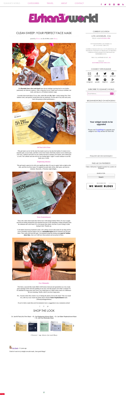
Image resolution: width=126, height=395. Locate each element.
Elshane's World (12, 3)
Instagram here (105, 38)
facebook (97, 76)
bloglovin (105, 82)
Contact (79, 3)
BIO (110, 57)
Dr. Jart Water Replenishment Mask (66, 316)
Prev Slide (14, 326)
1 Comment (34, 335)
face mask (50, 335)
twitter (105, 76)
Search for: (101, 173)
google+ (113, 82)
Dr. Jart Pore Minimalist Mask (45, 318)
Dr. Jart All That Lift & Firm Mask (21, 316)
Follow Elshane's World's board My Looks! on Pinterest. (101, 167)
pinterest (112, 76)
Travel (50, 3)
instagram (89, 82)
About (64, 3)
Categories (33, 3)
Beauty (56, 38)
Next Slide (73, 326)
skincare (44, 335)
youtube (97, 82)
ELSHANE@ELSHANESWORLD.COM (101, 62)
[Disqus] (44, 368)
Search (101, 177)
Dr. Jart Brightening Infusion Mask (43, 316)
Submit (112, 93)
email (89, 76)
